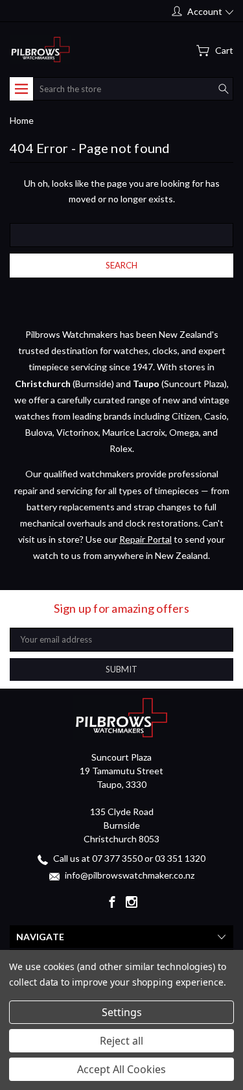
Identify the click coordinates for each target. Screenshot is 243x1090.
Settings (122, 1012)
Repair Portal (145, 539)
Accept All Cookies (121, 1069)
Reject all (121, 1041)
